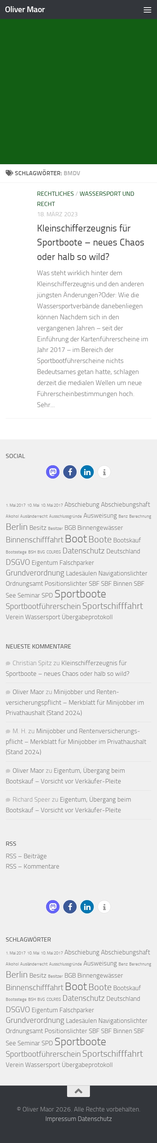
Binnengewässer (100, 527)
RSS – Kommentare (32, 866)
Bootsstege (16, 552)
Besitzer (55, 528)
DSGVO (18, 562)
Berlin (17, 526)
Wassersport (42, 617)
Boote (100, 539)
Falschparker (76, 562)
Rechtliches (55, 193)
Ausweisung (100, 515)
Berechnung (140, 516)
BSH (32, 552)
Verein (15, 617)
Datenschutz (83, 550)
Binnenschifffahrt (34, 539)
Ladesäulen (81, 573)
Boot (76, 538)
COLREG (53, 552)
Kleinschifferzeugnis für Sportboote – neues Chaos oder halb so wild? (90, 242)
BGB (70, 527)
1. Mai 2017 (16, 505)
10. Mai (33, 505)
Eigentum (45, 562)
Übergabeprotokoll (87, 617)
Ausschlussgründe (65, 516)
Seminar (29, 595)
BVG (41, 552)
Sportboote (80, 594)
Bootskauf (127, 540)
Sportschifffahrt (112, 605)
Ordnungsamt (24, 583)
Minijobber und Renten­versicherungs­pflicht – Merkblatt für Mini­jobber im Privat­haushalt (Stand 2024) (75, 702)
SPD (47, 595)
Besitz (37, 527)
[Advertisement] (78, 82)
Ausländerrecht (34, 516)
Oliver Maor (25, 9)
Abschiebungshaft (125, 504)
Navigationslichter (122, 573)
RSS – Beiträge (26, 856)
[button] (52, 472)
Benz (123, 516)
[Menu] (147, 9)
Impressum (60, 1118)
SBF (94, 583)
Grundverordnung (35, 572)
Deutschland (123, 551)
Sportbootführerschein (43, 606)
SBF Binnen (116, 583)
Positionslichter (66, 583)
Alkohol (12, 516)
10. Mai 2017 (52, 505)
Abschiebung (81, 504)
